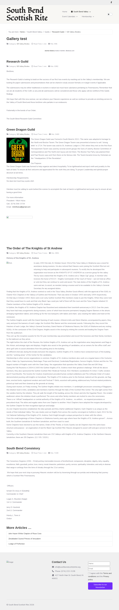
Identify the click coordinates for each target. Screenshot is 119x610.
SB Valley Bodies (23, 44)
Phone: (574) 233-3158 (65, 571)
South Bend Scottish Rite (27, 14)
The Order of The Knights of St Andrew (34, 248)
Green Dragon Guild (21, 129)
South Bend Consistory (23, 448)
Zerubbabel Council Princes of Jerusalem (24, 538)
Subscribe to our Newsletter (100, 586)
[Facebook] (111, 2)
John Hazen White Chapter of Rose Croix (24, 533)
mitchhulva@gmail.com (21, 207)
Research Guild (17, 61)
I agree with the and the (100, 576)
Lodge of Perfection (16, 544)
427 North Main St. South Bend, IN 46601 (67, 577)
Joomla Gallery (50, 51)
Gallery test (17, 39)
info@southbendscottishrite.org (67, 567)
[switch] (109, 14)
